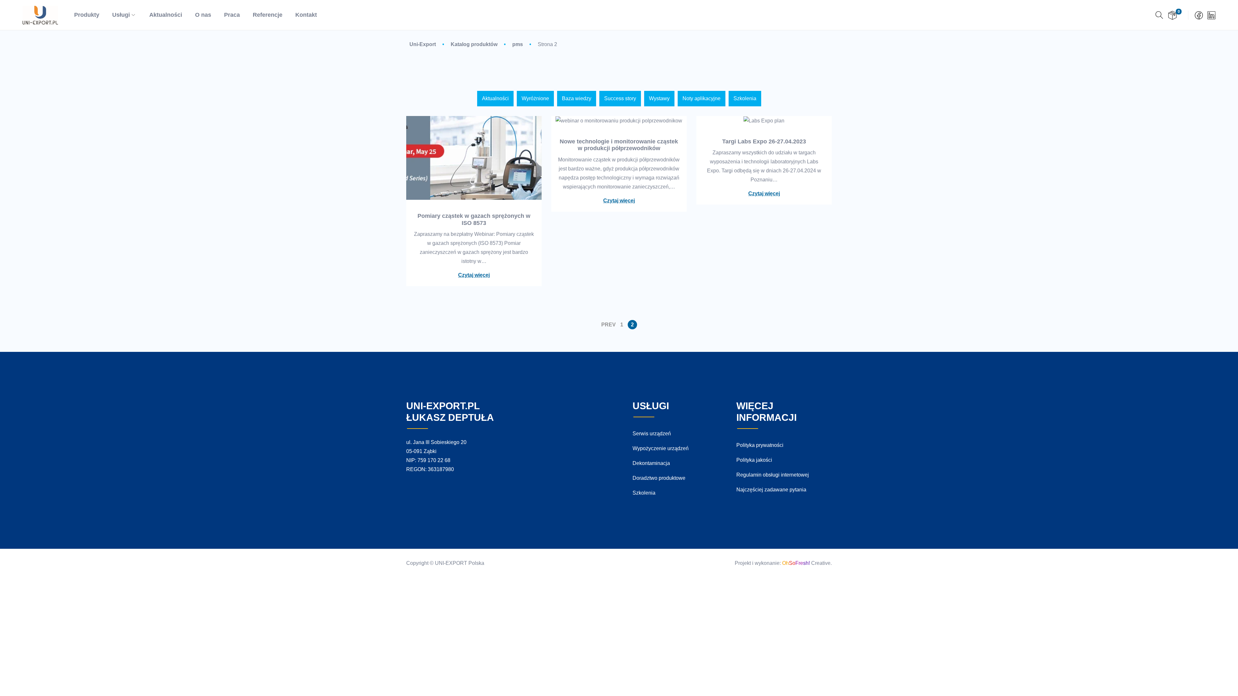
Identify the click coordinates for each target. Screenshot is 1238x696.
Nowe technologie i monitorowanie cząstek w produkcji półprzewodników (619, 145)
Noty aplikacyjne (702, 98)
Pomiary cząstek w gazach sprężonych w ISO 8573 (474, 219)
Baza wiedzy (576, 98)
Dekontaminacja (651, 463)
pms (517, 44)
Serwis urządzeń (652, 433)
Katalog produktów (474, 44)
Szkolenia (744, 98)
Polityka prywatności (759, 445)
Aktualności (495, 98)
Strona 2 (547, 44)
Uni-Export (422, 44)
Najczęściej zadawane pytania (771, 489)
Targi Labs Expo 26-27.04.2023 (764, 141)
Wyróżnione (535, 98)
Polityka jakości (754, 460)
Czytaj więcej (474, 275)
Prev (608, 324)
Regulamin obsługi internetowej (772, 475)
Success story (620, 98)
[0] (1172, 15)
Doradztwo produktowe (659, 478)
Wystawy (659, 98)
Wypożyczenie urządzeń (661, 448)
